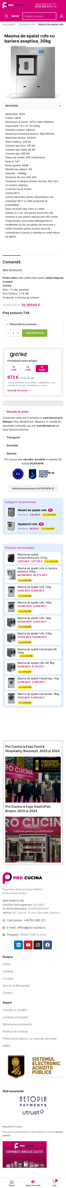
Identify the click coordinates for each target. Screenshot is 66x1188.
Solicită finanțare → (19, 390)
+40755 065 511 (34, 920)
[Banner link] (33, 780)
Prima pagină (8, 24)
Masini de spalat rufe (50, 24)
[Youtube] (28, 945)
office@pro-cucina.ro (31, 927)
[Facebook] (47, 945)
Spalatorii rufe (27, 24)
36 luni (42, 368)
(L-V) (45, 6)
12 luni (13, 368)
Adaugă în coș (35, 332)
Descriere (33, 105)
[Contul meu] (61, 16)
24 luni (27, 368)
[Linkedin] (18, 945)
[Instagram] (37, 945)
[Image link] (22, 877)
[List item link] (33, 964)
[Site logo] (14, 5)
